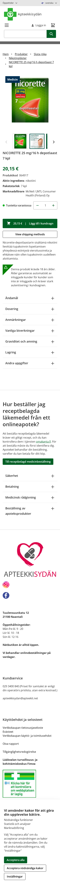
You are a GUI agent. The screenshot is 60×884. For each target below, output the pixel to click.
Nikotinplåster (18, 58)
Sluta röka (40, 54)
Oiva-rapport (11, 744)
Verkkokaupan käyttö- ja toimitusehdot (27, 736)
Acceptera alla (15, 860)
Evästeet (8, 732)
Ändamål (11, 298)
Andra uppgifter (16, 363)
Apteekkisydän (30, 14)
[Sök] (51, 34)
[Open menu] (6, 25)
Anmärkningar (15, 320)
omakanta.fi (43, 441)
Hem (6, 54)
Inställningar (15, 876)
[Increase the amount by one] (53, 205)
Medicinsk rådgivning (20, 497)
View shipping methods (30, 234)
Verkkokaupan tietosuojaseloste (23, 728)
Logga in (41, 25)
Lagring (10, 352)
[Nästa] (53, 142)
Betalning (12, 487)
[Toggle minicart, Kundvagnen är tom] (53, 25)
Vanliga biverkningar (20, 331)
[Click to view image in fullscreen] (30, 102)
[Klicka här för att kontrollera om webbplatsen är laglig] (30, 784)
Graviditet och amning (21, 341)
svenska (49, 2)
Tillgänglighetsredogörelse (19, 752)
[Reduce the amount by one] (37, 205)
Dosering (11, 309)
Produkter (21, 54)
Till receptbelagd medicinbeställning (28, 461)
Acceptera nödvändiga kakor (25, 868)
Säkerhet (11, 476)
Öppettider (8, 2)
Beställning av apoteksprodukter (18, 511)
